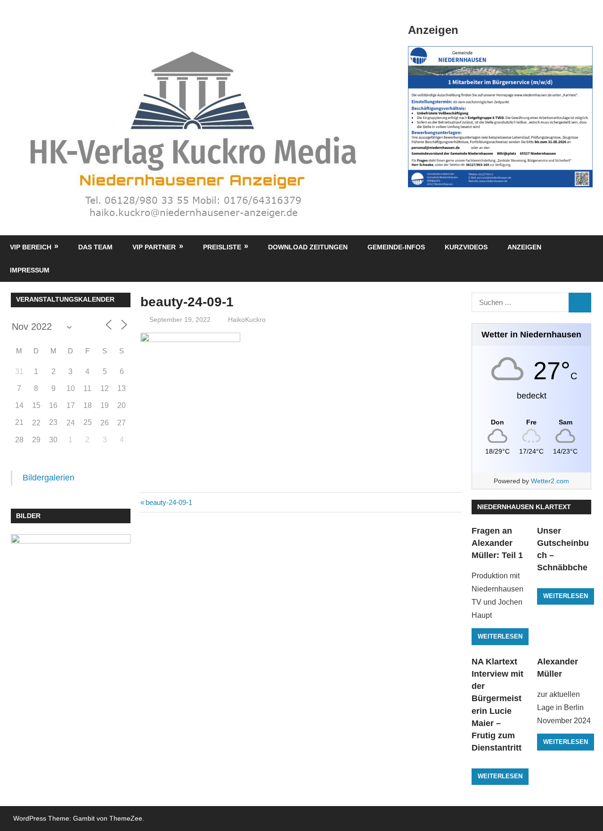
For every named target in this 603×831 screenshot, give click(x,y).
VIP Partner (154, 247)
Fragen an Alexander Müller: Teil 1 (497, 543)
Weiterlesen (500, 636)
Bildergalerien (48, 477)
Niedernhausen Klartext (524, 507)
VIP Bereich (30, 247)
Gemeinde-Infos (396, 247)
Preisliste (222, 247)
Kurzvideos (466, 247)
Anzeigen (524, 247)
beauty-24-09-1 (168, 502)
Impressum (29, 270)
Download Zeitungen (308, 247)
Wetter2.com (550, 481)
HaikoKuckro (247, 319)
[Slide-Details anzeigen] (500, 116)
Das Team (95, 247)
